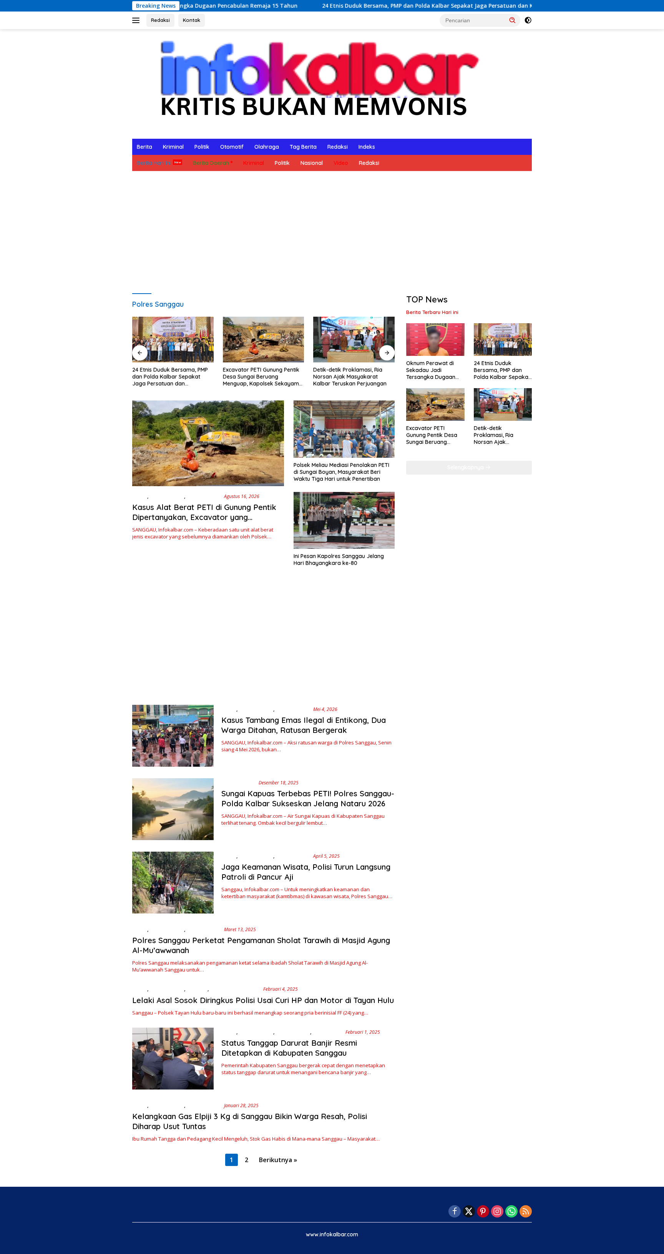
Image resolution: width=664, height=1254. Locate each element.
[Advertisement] (332, 232)
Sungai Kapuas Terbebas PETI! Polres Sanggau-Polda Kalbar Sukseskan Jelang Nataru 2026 (307, 798)
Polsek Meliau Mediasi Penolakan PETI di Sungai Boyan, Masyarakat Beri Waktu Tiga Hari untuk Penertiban (341, 472)
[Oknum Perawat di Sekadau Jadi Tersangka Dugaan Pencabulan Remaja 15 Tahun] (435, 339)
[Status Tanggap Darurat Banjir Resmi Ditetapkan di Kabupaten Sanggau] (173, 1059)
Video (341, 162)
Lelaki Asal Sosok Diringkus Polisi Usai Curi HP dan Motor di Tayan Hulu (263, 1000)
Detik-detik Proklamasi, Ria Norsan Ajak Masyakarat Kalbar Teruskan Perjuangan (350, 376)
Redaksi (160, 20)
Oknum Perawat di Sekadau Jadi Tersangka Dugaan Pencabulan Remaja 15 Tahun (435, 370)
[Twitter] (469, 1212)
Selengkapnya (466, 467)
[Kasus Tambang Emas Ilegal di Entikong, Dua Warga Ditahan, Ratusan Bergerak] (173, 736)
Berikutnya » (278, 1160)
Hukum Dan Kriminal (235, 988)
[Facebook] (454, 1212)
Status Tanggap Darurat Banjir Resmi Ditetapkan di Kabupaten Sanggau (289, 1048)
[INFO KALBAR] (312, 83)
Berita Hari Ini (154, 162)
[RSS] (526, 1212)
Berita (144, 146)
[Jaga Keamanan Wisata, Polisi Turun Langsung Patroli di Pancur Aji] (173, 883)
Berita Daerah (211, 162)
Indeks (367, 146)
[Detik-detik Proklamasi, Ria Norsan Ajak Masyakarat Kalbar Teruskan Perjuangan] (354, 339)
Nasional (311, 162)
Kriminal (173, 146)
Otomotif (232, 146)
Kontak (191, 20)
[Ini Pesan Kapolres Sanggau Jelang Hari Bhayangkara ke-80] (344, 520)
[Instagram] (497, 1212)
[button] (512, 20)
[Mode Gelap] (528, 20)
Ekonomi (197, 988)
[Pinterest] (483, 1212)
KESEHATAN (327, 1031)
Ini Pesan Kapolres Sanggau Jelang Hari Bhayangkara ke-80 (339, 559)
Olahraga (266, 146)
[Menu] (137, 20)
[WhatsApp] (511, 1212)
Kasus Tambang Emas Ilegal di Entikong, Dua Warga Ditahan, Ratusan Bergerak (303, 725)
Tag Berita (303, 146)
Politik (201, 146)
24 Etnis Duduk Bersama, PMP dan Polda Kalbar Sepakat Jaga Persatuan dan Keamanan (386, 5)
